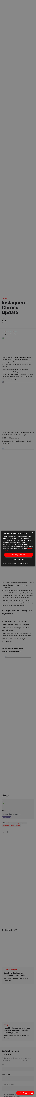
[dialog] (18, 548)
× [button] (32, 532)
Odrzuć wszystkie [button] (18, 559)
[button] (24, 563)
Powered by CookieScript (9, 563)
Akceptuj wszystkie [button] (18, 555)
